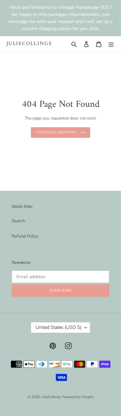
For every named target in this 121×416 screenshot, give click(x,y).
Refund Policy (25, 236)
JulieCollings (29, 44)
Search (18, 221)
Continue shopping (56, 132)
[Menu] (111, 44)
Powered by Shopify (78, 397)
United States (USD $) (59, 327)
